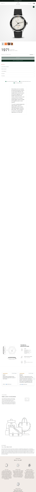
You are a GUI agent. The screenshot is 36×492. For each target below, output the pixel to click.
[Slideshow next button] (34, 378)
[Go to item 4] (9, 44)
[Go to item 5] (11, 44)
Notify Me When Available (18, 60)
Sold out (18, 57)
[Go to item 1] (3, 44)
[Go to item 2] (5, 44)
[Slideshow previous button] (2, 378)
